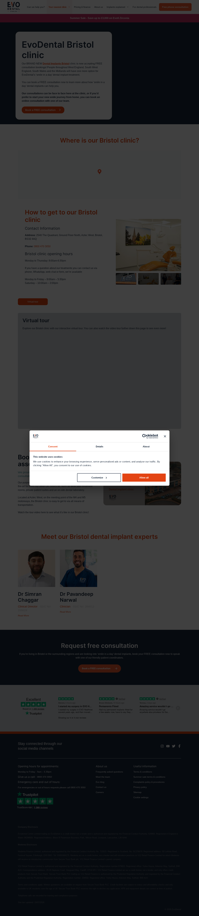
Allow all (144, 477)
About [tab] (146, 446)
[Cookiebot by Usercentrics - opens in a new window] (144, 436)
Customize (97, 477)
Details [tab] (99, 446)
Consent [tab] (53, 446)
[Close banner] (165, 436)
